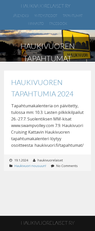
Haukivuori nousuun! (30, 165)
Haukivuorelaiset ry (45, 6)
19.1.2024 (21, 160)
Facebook (58, 24)
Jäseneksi (21, 16)
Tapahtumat (73, 16)
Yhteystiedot (45, 16)
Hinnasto (36, 24)
